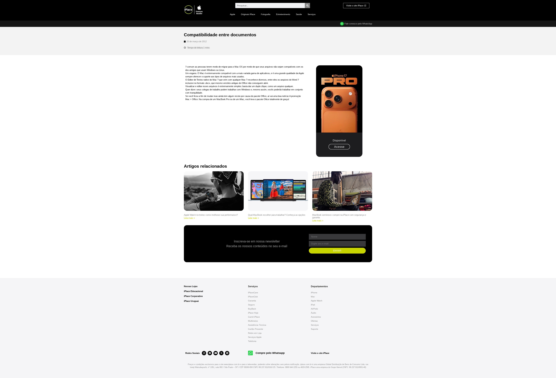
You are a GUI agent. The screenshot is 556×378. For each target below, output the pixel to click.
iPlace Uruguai (191, 301)
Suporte (314, 329)
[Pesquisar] (307, 5)
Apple (232, 14)
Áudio (313, 313)
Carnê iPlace (254, 317)
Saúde (299, 14)
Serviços (312, 14)
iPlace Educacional (193, 291)
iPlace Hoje (253, 313)
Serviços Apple (254, 337)
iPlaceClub (253, 296)
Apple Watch (316, 301)
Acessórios (316, 317)
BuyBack (252, 309)
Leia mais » (189, 218)
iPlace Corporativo (193, 296)
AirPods (314, 309)
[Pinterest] (227, 353)
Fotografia (265, 14)
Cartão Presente (255, 329)
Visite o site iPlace (320, 353)
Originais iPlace (248, 14)
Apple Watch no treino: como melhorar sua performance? (211, 215)
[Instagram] (204, 353)
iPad (313, 305)
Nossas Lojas (190, 286)
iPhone (314, 292)
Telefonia (252, 341)
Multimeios (253, 321)
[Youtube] (215, 353)
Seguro (251, 305)
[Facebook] (210, 353)
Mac (313, 296)
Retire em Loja (254, 333)
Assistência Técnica (257, 325)
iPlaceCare (253, 292)
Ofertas (314, 321)
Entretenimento (283, 14)
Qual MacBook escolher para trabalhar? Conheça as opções (276, 215)
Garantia (252, 301)
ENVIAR (337, 250)
